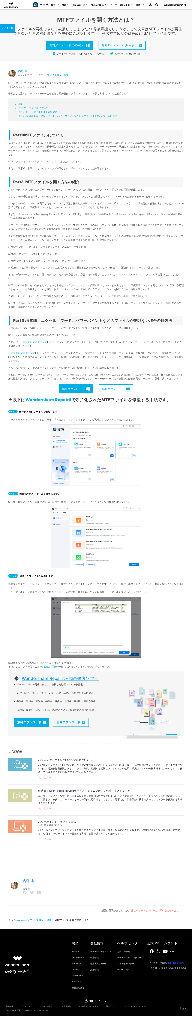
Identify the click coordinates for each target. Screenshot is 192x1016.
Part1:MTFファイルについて (33, 107)
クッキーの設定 (46, 1006)
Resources (20, 920)
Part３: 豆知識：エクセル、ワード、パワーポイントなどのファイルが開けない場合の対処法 (67, 115)
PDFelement (77, 975)
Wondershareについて (101, 951)
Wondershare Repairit (35, 341)
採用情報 (94, 969)
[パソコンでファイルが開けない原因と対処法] (20, 764)
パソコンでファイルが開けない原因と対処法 (65, 759)
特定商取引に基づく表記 (88, 1006)
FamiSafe (76, 981)
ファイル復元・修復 (58, 75)
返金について (111, 1006)
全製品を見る (78, 987)
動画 (46, 666)
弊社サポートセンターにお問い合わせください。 (157, 910)
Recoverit (76, 963)
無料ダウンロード (29, 722)
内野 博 (22, 71)
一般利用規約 (65, 1006)
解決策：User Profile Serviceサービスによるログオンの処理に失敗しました (84, 790)
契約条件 (9, 1006)
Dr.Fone (75, 969)
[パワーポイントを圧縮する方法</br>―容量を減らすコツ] (20, 826)
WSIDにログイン (125, 969)
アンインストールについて (135, 1006)
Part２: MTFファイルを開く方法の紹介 (39, 111)
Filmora (75, 951)
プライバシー (26, 1006)
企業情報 (94, 957)
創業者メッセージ (98, 963)
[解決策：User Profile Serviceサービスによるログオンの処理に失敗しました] (20, 795)
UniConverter (78, 957)
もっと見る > (46, 777)
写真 (53, 666)
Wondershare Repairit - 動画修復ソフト (60, 678)
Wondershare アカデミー (129, 957)
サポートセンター (125, 963)
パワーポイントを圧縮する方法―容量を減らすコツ (57, 823)
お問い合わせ (123, 951)
